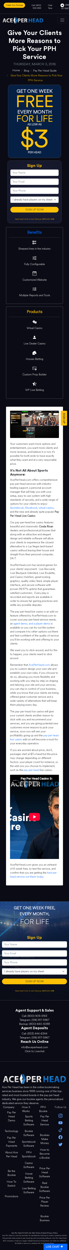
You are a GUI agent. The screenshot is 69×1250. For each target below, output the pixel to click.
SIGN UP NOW (34, 209)
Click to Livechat (34, 1051)
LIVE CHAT (52, 1247)
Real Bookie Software (44, 1187)
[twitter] (60, 1144)
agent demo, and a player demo (31, 623)
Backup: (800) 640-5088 (44, 219)
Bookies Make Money (44, 1139)
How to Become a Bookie (44, 1154)
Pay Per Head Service (44, 1120)
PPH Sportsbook (29, 1154)
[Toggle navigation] (62, 20)
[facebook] (60, 1137)
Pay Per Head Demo (11, 1116)
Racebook (31, 508)
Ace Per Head (16, 1233)
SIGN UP (64, 418)
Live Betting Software (29, 1190)
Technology (11, 1131)
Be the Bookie (11, 1173)
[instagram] (60, 1115)
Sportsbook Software (29, 1144)
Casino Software (28, 1165)
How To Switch (11, 1184)
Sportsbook (17, 508)
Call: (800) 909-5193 (36, 6)
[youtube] (60, 1122)
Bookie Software (28, 1133)
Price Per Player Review (44, 1202)
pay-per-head (31, 770)
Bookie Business (45, 1218)
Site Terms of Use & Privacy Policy (45, 1233)
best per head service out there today (33, 875)
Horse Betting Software (28, 1178)
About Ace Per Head (11, 1154)
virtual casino (46, 508)
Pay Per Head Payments (11, 1142)
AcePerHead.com (39, 665)
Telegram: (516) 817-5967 (34, 1020)
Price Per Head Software (44, 1172)
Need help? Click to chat (24, 219)
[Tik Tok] (60, 1129)
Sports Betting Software (28, 1120)
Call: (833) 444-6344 (34, 1034)
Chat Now (50, 6)
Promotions (11, 1196)
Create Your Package (14, 5)
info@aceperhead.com (34, 1047)
